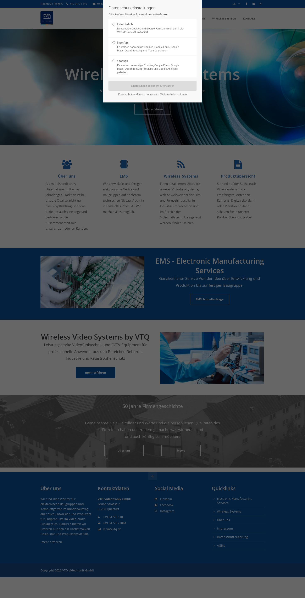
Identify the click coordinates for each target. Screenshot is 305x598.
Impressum (152, 94)
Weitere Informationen (173, 94)
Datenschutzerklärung (131, 94)
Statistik (148, 66)
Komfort (148, 46)
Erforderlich (150, 28)
